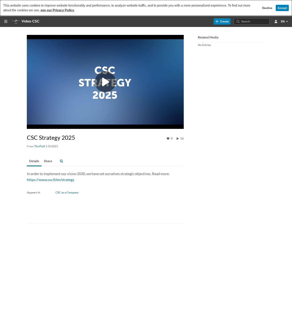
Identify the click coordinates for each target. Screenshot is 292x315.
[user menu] (276, 21)
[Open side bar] (6, 21)
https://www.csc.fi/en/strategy (50, 179)
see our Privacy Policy (57, 10)
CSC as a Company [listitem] (66, 192)
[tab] (34, 161)
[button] (61, 161)
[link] (222, 21)
